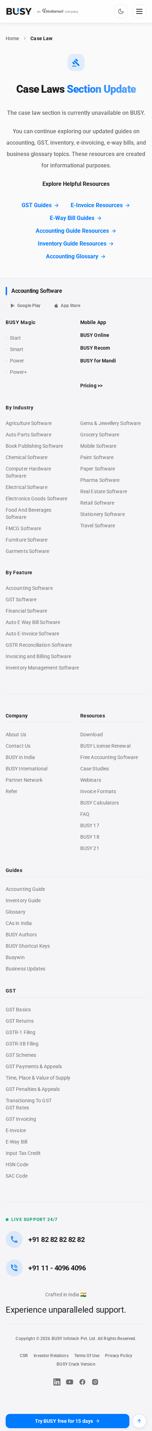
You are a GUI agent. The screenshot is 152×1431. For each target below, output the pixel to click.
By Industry (20, 407)
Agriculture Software (29, 423)
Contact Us (18, 746)
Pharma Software (99, 480)
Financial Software (26, 611)
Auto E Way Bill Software (33, 622)
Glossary (15, 912)
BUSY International (27, 768)
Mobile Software (98, 446)
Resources (92, 716)
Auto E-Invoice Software (32, 633)
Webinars (90, 780)
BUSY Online (94, 335)
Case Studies (94, 768)
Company (17, 716)
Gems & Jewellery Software (110, 423)
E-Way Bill (16, 1142)
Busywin (15, 957)
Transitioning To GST (29, 1100)
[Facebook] (82, 1382)
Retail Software (97, 503)
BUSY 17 (89, 825)
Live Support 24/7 (34, 1219)
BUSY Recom (95, 348)
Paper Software (97, 469)
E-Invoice (16, 1130)
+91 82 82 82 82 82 (56, 1239)
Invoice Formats (98, 791)
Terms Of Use (87, 1355)
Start (17, 338)
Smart (16, 349)
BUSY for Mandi (98, 361)
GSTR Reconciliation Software (39, 645)
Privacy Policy (118, 1355)
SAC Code (17, 1176)
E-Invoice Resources (97, 205)
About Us (16, 734)
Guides (14, 870)
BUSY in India (20, 757)
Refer (11, 791)
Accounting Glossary (72, 256)
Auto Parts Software (28, 434)
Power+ (18, 372)
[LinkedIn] (56, 1382)
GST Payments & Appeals (34, 1066)
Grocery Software (99, 434)
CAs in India (19, 923)
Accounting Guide (25, 889)
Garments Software (27, 551)
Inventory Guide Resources (72, 243)
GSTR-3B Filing (22, 1044)
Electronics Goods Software (36, 498)
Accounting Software (36, 290)
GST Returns (20, 1021)
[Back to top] (139, 1421)
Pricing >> (91, 385)
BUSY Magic (21, 322)
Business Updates (25, 969)
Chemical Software (26, 457)
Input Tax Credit (23, 1153)
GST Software (21, 599)
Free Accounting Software (109, 757)
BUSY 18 (89, 837)
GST (11, 991)
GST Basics (18, 1009)
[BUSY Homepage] (42, 11)
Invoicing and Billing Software (38, 656)
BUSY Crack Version (76, 1364)
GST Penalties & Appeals (33, 1089)
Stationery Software (102, 514)
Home (12, 38)
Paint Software (96, 457)
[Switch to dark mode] (121, 11)
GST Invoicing (21, 1119)
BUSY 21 (89, 848)
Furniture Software (27, 540)
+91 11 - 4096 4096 (57, 1268)
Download (91, 734)
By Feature (19, 572)
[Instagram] (95, 1382)
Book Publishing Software (34, 446)
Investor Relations (51, 1355)
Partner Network (24, 780)
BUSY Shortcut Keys (28, 946)
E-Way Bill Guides (72, 218)
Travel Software (97, 525)
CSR (24, 1355)
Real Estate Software (103, 491)
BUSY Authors (21, 934)
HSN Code (17, 1164)
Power (17, 361)
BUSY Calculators (99, 803)
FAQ (84, 814)
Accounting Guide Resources (72, 230)
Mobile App (93, 322)
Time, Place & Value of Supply (38, 1078)
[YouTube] (69, 1382)
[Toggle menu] (139, 11)
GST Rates (17, 1107)
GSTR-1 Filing (20, 1032)
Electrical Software (26, 487)
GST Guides (37, 205)
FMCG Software (23, 528)
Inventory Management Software (42, 668)
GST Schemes (21, 1055)
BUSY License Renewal (105, 746)
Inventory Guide (23, 900)
